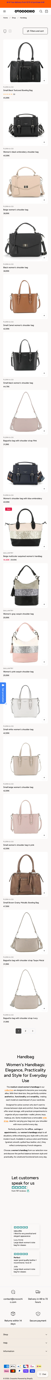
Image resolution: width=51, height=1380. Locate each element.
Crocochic (13, 1378)
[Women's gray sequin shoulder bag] (25, 585)
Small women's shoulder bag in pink (18, 845)
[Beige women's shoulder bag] (25, 181)
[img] (27, 1187)
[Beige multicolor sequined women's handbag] (25, 527)
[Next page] (32, 1031)
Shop (14, 18)
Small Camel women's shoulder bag (18, 325)
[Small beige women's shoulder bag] (25, 758)
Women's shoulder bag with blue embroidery (22, 498)
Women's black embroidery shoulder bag (20, 152)
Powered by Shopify (25, 1378)
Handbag (23, 18)
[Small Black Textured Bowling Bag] (25, 61)
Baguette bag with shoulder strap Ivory (20, 1018)
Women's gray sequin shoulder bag (18, 614)
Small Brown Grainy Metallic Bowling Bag (21, 902)
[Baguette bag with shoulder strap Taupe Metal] (25, 932)
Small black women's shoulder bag (18, 383)
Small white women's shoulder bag (18, 729)
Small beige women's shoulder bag (18, 787)
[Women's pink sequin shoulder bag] (25, 643)
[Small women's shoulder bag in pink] (25, 816)
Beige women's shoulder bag (15, 209)
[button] (4, 11)
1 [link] (18, 1031)
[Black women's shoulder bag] (25, 239)
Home (5, 18)
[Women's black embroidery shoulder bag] (25, 123)
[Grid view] (5, 31)
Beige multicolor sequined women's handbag (22, 556)
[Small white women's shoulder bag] (25, 701)
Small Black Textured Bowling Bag (18, 90)
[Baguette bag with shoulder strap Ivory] (25, 989)
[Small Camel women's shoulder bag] (25, 296)
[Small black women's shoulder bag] (25, 354)
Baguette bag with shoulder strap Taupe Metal (23, 960)
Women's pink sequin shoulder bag (18, 671)
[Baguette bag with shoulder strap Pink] (25, 412)
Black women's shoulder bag (15, 267)
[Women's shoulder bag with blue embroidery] (25, 470)
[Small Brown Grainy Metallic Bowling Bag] (25, 874)
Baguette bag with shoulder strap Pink (20, 440)
